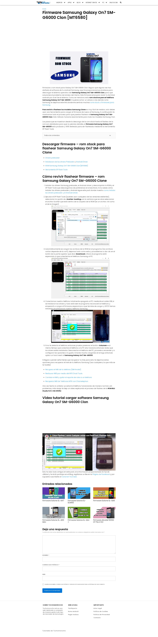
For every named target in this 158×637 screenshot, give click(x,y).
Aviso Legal (98, 608)
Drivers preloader (52, 158)
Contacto (97, 618)
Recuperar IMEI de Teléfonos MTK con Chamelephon (66, 381)
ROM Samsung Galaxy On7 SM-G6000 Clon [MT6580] (66, 166)
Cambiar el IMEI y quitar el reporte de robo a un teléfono (68, 377)
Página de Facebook (101, 474)
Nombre (45, 555)
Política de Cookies (101, 611)
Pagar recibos (73, 614)
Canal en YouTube (69, 477)
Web (43, 574)
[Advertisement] (57, 37)
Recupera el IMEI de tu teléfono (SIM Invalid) (63, 369)
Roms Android (73, 611)
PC (103, 2)
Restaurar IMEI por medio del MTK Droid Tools (63, 373)
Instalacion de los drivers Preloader (59, 162)
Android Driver (82, 162)
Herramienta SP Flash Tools (56, 169)
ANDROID (59, 2)
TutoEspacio (72, 608)
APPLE (70, 2)
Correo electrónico (51, 565)
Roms (44, 9)
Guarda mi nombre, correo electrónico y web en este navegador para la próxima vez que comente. (75, 584)
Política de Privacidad (102, 614)
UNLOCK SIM (113, 2)
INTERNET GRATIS (91, 2)
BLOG (79, 2)
